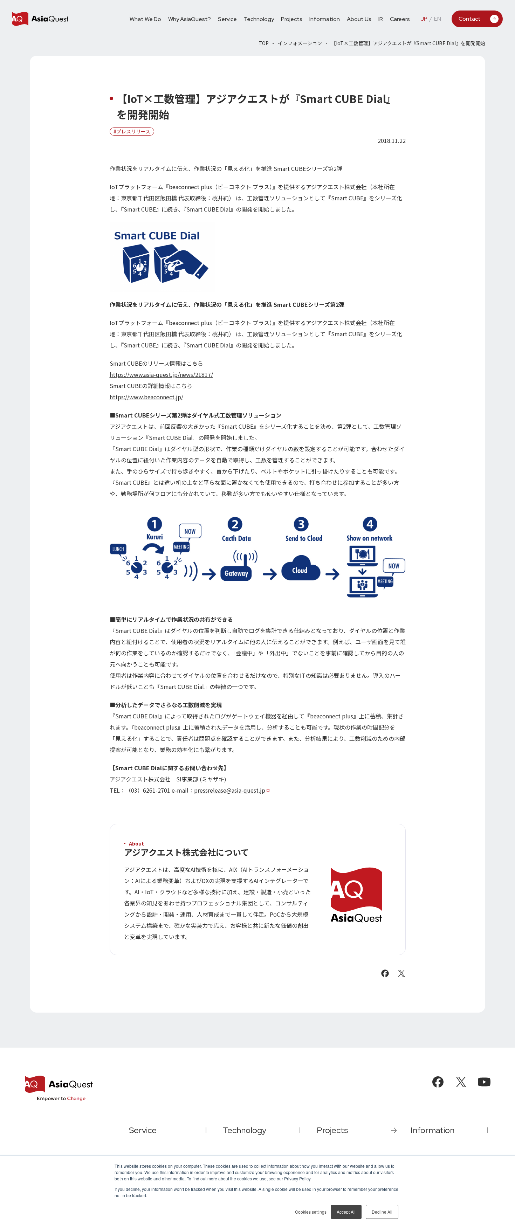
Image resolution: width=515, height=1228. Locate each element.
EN (437, 19)
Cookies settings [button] (311, 1212)
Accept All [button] (346, 1212)
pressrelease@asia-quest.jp (229, 790)
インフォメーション (300, 43)
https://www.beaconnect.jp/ (146, 397)
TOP (264, 43)
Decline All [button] (382, 1212)
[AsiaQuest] (40, 19)
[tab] (227, 18)
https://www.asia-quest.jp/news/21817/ (161, 374)
